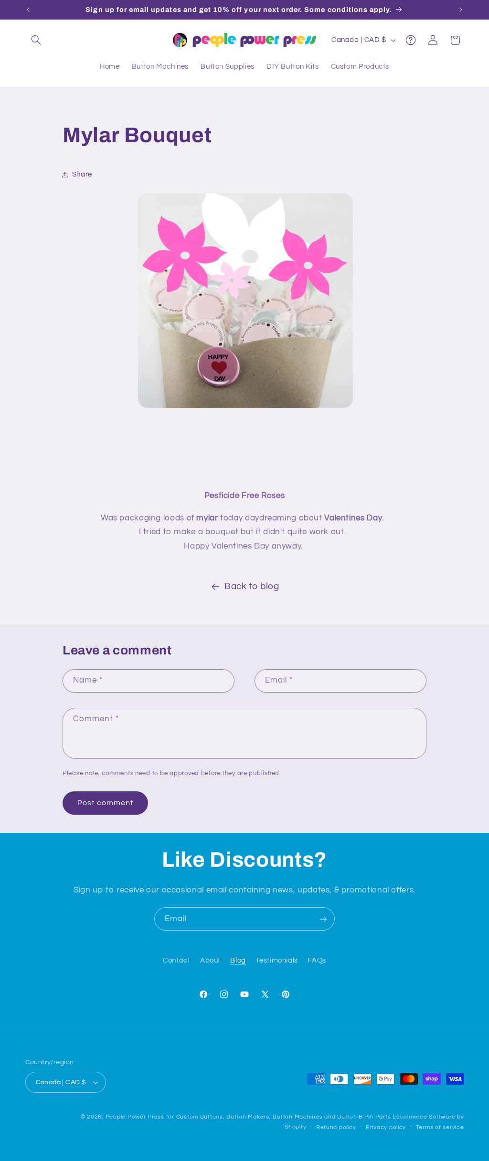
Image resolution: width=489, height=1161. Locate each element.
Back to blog (251, 586)
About (210, 960)
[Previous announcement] (28, 9)
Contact (176, 960)
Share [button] (82, 174)
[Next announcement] (460, 9)
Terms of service (440, 1127)
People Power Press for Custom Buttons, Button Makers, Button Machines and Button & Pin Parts (248, 1117)
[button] (36, 40)
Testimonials (276, 960)
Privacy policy (386, 1127)
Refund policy (336, 1127)
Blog (238, 960)
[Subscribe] (323, 919)
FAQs (317, 960)
